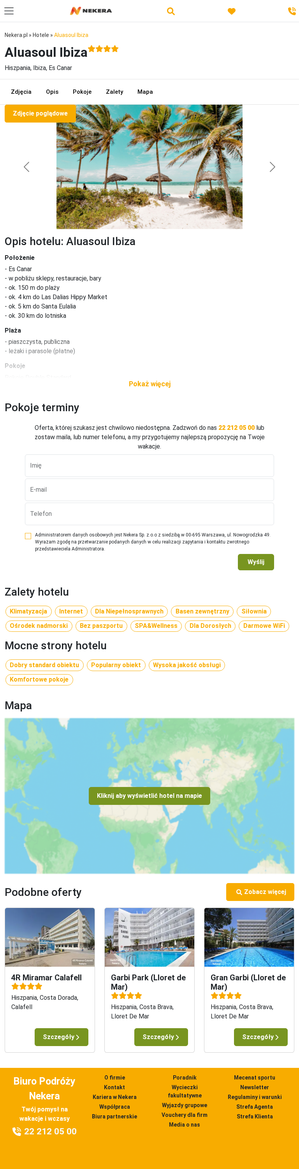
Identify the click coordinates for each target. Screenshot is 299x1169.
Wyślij (256, 562)
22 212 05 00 (236, 427)
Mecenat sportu (254, 1077)
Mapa (145, 91)
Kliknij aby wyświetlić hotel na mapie (149, 795)
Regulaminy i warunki (255, 1097)
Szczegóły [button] (58, 1037)
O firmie (114, 1077)
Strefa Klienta (255, 1116)
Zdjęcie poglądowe (40, 113)
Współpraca (114, 1107)
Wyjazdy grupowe (184, 1105)
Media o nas (184, 1125)
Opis (52, 91)
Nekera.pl (16, 35)
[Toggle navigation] (9, 11)
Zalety (114, 91)
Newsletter (254, 1087)
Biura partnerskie (114, 1116)
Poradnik (185, 1077)
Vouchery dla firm (185, 1115)
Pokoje (82, 91)
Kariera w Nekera (115, 1097)
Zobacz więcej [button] (265, 892)
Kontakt (114, 1087)
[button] (149, 384)
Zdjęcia (21, 91)
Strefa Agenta (254, 1107)
